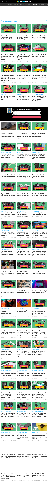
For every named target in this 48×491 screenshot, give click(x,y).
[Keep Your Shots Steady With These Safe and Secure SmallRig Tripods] (39, 126)
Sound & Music (3, 94)
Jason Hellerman (21, 316)
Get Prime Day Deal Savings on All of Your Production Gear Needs (24, 456)
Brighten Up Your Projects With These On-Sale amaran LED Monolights (39, 456)
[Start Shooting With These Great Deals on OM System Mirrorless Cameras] (39, 186)
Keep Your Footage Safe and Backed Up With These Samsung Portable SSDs (8, 135)
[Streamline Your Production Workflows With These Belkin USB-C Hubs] (39, 47)
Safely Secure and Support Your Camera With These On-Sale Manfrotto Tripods (39, 415)
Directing (9, 4)
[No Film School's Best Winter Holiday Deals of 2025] (8, 264)
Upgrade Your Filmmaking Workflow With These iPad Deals (8, 97)
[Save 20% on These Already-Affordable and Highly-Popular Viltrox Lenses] (39, 302)
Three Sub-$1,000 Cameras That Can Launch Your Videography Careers (24, 273)
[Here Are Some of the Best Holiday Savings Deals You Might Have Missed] (8, 283)
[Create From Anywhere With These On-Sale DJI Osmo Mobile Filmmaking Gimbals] (39, 323)
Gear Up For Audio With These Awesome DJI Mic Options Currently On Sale (24, 252)
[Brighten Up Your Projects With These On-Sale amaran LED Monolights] (39, 447)
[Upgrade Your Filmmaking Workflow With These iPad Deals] (8, 88)
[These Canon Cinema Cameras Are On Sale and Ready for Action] (8, 146)
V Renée (35, 296)
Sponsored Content (21, 480)
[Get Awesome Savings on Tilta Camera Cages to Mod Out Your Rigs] (39, 487)
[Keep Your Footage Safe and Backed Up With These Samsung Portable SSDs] (8, 126)
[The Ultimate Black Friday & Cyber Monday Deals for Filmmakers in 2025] (39, 283)
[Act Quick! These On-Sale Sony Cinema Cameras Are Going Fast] (39, 264)
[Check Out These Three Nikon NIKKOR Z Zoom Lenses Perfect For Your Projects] (24, 364)
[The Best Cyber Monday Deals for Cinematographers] (8, 302)
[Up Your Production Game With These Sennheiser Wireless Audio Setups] (24, 88)
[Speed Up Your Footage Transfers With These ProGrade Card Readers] (8, 28)
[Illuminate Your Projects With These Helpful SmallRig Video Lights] (24, 205)
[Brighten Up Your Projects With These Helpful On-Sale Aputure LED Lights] (8, 364)
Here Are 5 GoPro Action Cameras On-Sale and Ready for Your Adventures (39, 475)
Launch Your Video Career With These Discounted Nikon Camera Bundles (23, 415)
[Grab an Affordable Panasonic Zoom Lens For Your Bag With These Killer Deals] (24, 126)
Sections (6, 1)
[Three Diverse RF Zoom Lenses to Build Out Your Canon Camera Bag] (39, 364)
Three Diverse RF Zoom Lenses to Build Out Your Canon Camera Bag (38, 373)
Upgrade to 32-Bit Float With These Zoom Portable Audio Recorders (8, 214)
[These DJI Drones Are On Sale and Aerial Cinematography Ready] (8, 243)
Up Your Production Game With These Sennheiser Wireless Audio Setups (24, 97)
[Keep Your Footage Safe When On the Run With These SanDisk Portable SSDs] (39, 146)
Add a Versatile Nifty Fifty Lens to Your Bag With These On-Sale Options (23, 233)
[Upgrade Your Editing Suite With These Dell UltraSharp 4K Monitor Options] (39, 224)
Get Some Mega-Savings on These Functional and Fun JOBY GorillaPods (39, 214)
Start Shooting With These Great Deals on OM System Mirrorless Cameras (39, 195)
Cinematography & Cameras (25, 4)
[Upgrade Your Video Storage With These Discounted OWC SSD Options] (24, 426)
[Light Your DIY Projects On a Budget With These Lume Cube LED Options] (24, 146)
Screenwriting (16, 4)
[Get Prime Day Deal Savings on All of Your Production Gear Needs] (24, 447)
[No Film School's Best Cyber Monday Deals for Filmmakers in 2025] (24, 283)
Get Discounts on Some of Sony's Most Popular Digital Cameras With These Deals (8, 456)
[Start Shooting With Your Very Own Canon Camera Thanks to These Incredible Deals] (8, 487)
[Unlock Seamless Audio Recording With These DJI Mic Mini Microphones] (24, 28)
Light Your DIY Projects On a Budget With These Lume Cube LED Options (24, 155)
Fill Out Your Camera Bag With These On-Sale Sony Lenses (7, 435)
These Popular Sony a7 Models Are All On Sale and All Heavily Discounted (8, 332)
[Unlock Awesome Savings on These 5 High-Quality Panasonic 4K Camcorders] (24, 466)
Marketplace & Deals (20, 152)
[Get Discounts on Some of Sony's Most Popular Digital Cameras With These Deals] (8, 447)
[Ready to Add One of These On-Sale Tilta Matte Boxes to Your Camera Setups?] (39, 28)
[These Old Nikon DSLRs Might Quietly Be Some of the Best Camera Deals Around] (8, 47)
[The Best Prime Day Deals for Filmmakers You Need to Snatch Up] (39, 68)
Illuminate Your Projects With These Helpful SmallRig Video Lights (23, 214)
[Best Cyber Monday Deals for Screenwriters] (24, 302)
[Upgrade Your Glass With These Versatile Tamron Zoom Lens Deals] (39, 167)
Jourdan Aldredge (5, 316)
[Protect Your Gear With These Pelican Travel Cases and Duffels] (8, 224)
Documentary (35, 4)
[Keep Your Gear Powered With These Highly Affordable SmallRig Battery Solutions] (8, 385)
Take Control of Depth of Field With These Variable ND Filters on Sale (23, 77)
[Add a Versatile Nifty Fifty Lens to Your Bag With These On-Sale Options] (24, 224)
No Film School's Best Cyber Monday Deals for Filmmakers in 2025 (23, 292)
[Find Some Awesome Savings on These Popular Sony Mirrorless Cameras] (24, 167)
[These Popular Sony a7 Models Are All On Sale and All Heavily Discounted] (8, 323)
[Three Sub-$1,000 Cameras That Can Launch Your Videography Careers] (24, 264)
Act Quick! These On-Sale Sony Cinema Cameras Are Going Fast (39, 273)
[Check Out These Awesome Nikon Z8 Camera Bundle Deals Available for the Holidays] (24, 323)
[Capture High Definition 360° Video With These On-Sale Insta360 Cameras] (8, 186)
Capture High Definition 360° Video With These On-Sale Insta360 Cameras (8, 195)
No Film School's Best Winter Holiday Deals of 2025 (7, 273)
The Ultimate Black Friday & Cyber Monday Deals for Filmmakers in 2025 (39, 292)
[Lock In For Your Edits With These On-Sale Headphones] (8, 167)
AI (4, 4)
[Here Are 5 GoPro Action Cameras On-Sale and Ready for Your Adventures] (39, 466)
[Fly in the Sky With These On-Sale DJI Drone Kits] (24, 186)
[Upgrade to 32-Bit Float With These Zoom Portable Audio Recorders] (8, 205)
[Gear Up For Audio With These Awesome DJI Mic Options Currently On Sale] (24, 243)
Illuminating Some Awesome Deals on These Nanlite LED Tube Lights (7, 353)
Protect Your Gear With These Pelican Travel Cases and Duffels (8, 233)
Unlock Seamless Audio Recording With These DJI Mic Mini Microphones (23, 37)
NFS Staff (3, 61)
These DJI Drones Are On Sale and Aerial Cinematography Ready (7, 252)
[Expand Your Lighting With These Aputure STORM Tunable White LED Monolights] (39, 88)
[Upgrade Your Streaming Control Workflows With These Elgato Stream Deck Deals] (24, 47)
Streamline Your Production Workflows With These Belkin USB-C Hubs (39, 56)
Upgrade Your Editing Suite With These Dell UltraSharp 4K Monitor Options (39, 233)
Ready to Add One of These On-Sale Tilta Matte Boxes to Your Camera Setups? (39, 37)
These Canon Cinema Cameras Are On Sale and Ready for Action (7, 155)
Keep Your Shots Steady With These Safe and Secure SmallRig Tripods (39, 135)
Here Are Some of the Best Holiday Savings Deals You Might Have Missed (8, 292)
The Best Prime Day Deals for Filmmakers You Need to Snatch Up (39, 77)
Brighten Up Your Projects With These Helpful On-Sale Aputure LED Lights (8, 373)
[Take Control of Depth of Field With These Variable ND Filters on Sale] (24, 68)
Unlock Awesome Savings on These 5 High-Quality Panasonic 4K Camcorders (24, 475)
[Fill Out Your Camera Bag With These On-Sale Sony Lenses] (8, 426)
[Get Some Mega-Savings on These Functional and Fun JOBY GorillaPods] (39, 205)
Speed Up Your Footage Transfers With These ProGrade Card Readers (7, 37)
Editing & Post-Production (37, 152)
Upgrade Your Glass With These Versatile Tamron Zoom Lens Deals (39, 176)
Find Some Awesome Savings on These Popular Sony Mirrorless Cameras (23, 176)
